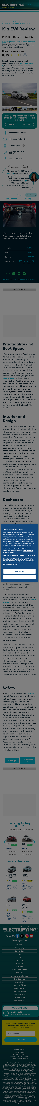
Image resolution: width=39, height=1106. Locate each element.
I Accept (19, 577)
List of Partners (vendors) (10, 564)
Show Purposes (19, 571)
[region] (19, 553)
